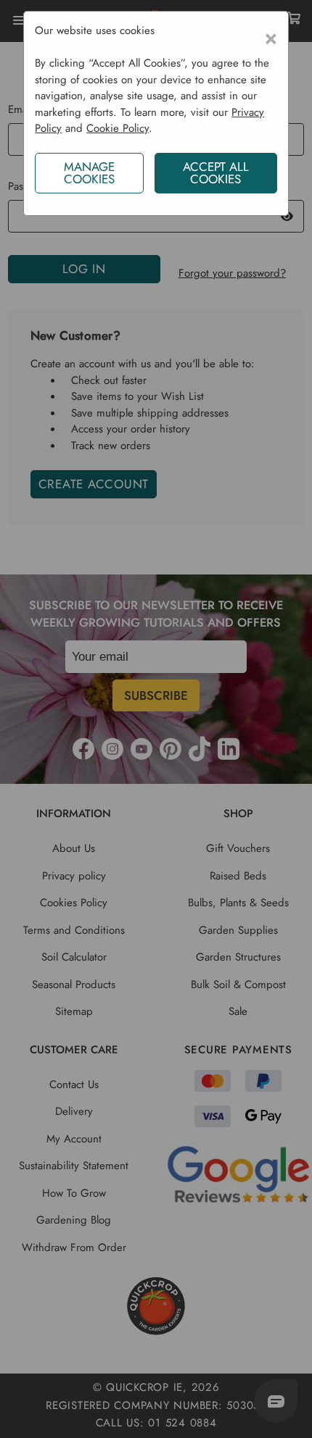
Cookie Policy (117, 128)
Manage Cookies (89, 173)
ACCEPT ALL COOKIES (216, 173)
